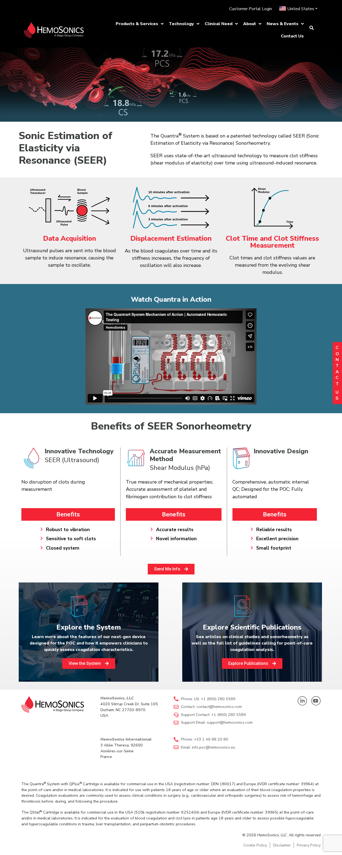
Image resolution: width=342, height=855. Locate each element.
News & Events (282, 24)
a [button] (337, 372)
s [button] (337, 398)
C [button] (337, 348)
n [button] (337, 360)
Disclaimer (282, 845)
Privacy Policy (309, 845)
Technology (181, 24)
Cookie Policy (255, 845)
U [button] (337, 392)
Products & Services (137, 24)
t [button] (337, 366)
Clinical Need (218, 24)
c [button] (337, 378)
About (249, 24)
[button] (139, 24)
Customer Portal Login (250, 9)
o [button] (337, 354)
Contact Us (292, 36)
